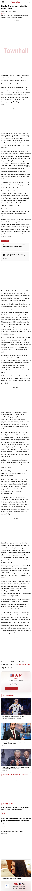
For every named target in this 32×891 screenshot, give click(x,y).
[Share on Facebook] (8, 668)
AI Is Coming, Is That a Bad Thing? (12, 831)
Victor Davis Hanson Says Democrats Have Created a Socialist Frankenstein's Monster (15, 768)
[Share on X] (2, 668)
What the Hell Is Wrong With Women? (12, 878)
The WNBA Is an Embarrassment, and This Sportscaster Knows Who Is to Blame (13, 717)
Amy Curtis (4, 720)
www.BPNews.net (24, 664)
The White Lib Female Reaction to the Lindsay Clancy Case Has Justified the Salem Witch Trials (16, 820)
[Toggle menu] (2, 2)
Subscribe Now (23, 688)
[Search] (29, 2)
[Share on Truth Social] (5, 668)
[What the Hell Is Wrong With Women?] (16, 868)
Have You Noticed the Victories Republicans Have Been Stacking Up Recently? (15, 808)
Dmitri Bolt (4, 770)
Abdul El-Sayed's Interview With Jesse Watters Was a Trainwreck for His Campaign (15, 742)
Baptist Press (4, 11)
